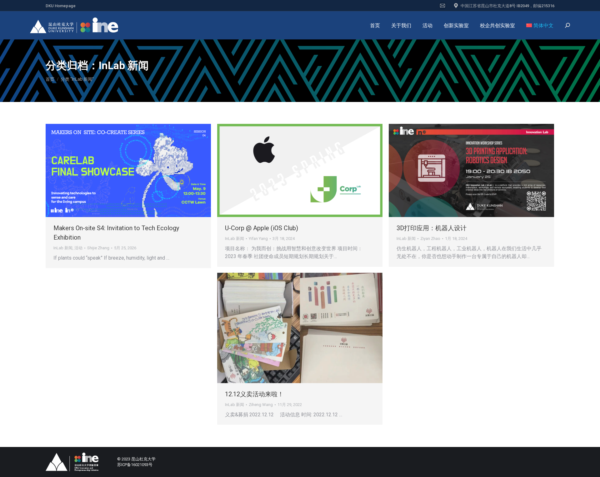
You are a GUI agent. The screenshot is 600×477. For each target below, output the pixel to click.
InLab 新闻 (62, 248)
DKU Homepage (61, 5)
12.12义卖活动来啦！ (254, 394)
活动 (78, 248)
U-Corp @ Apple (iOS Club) (261, 228)
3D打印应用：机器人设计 (432, 228)
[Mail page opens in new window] (442, 6)
